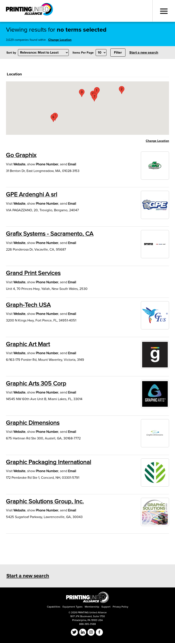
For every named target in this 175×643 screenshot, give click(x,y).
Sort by (11, 52)
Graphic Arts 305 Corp (36, 383)
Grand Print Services (33, 273)
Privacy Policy (120, 606)
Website (19, 164)
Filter (118, 52)
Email (72, 164)
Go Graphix (21, 155)
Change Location (59, 40)
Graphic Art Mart (28, 344)
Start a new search (143, 52)
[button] (121, 90)
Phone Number (47, 164)
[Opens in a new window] (87, 602)
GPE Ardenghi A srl (31, 194)
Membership (92, 606)
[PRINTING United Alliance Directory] (29, 10)
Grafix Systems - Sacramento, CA (49, 234)
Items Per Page (83, 52)
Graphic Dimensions (33, 423)
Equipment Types (73, 606)
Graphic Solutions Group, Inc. (45, 501)
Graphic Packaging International (48, 462)
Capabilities (53, 606)
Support (106, 606)
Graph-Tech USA (28, 305)
